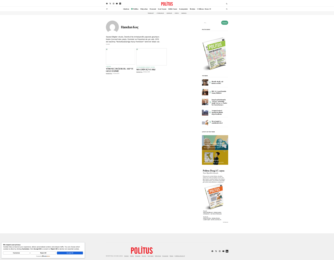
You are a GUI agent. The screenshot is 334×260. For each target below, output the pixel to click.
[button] (226, 3)
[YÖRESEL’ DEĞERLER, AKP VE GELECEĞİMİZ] (120, 56)
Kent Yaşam (151, 256)
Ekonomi (144, 256)
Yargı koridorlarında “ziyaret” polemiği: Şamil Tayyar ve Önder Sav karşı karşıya (219, 102)
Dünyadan (137, 256)
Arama (224, 22)
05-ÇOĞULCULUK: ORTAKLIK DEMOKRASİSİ (214, 143)
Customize (16, 253)
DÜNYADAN (206, 158)
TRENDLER (150, 13)
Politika (132, 256)
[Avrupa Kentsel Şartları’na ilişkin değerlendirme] (205, 112)
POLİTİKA (109, 66)
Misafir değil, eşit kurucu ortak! (217, 82)
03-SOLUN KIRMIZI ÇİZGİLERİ (143, 67)
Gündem (126, 256)
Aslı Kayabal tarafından (209, 162)
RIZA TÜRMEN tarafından (210, 147)
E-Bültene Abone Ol (180, 256)
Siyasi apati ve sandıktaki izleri (217, 122)
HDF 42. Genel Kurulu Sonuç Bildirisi (219, 92)
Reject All (43, 253)
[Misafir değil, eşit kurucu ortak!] (205, 82)
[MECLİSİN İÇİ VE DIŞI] (151, 56)
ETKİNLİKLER (160, 13)
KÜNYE (177, 13)
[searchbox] (211, 23)
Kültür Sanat (158, 256)
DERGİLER (169, 13)
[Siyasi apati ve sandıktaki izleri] (205, 122)
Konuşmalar (165, 256)
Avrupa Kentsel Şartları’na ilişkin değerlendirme (217, 112)
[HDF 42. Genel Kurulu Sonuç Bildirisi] (205, 92)
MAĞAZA (183, 13)
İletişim (171, 256)
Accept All (70, 253)
